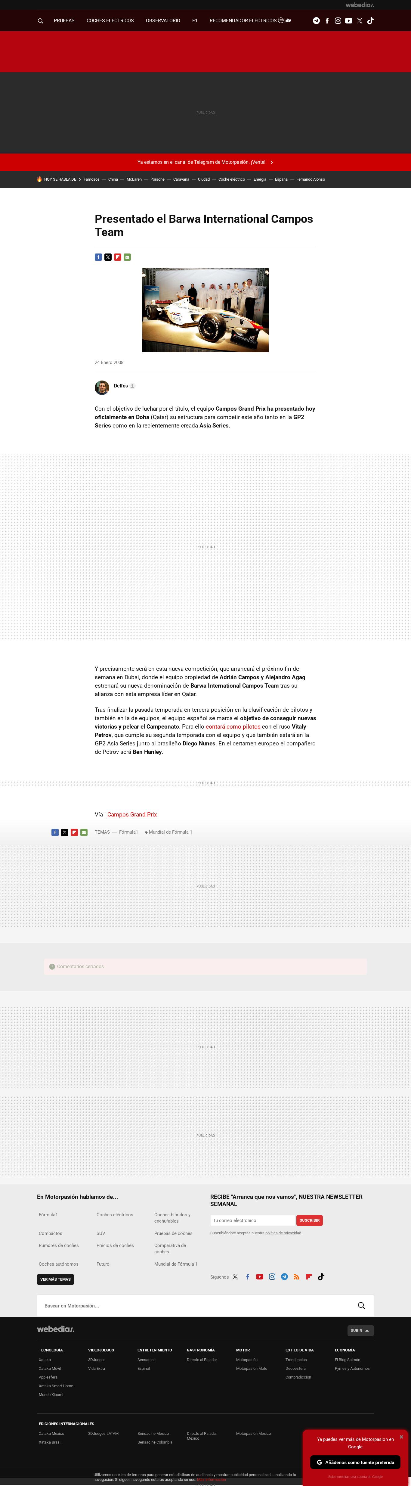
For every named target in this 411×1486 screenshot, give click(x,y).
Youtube (348, 20)
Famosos (92, 179)
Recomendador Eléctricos (244, 20)
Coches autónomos (59, 1264)
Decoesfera (296, 1368)
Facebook (327, 20)
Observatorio (163, 20)
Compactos (50, 1233)
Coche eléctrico (231, 179)
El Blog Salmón (347, 1359)
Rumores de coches (59, 1245)
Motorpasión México (253, 1433)
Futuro (103, 1264)
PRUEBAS (64, 20)
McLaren (134, 179)
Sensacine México (153, 1433)
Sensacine (147, 1359)
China (113, 179)
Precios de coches (115, 1245)
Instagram (337, 20)
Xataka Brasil (50, 1442)
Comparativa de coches (170, 1248)
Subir (356, 1330)
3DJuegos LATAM (103, 1433)
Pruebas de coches (173, 1233)
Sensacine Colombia (155, 1442)
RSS (296, 1276)
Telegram (316, 20)
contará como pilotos (234, 726)
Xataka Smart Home (56, 1386)
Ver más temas (55, 1279)
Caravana (181, 179)
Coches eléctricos (115, 1214)
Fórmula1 (128, 832)
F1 (195, 20)
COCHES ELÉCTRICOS (110, 20)
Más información (211, 1479)
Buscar (361, 1305)
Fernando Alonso (310, 179)
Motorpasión (247, 1359)
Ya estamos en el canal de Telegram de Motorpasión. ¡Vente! (201, 162)
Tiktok (370, 20)
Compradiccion (298, 1377)
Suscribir (310, 1220)
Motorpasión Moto (251, 1368)
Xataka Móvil (50, 1368)
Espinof (144, 1368)
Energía (260, 179)
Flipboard (117, 257)
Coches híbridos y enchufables (172, 1218)
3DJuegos (97, 1359)
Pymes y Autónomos (352, 1368)
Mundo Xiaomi (51, 1394)
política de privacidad (283, 1233)
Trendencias (296, 1359)
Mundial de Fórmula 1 (170, 832)
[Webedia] (360, 4)
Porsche (157, 179)
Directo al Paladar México (202, 1436)
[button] (124, 386)
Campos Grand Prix (132, 814)
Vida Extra (96, 1368)
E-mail (127, 257)
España (281, 179)
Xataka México (51, 1433)
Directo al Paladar (202, 1359)
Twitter (359, 20)
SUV (101, 1233)
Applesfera (48, 1377)
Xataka (45, 1359)
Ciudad (204, 179)
